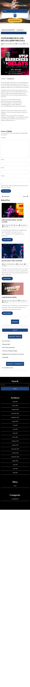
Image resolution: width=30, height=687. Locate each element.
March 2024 (15, 437)
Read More (8, 240)
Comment (3, 137)
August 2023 (15, 460)
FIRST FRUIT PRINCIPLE (8, 347)
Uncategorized (20, 30)
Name (3, 159)
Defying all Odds (6, 344)
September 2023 (15, 456)
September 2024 (15, 417)
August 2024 (15, 421)
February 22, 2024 (8, 300)
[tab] (15, 15)
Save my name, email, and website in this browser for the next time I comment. (14, 186)
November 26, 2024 (8, 225)
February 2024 (15, 441)
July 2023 (15, 464)
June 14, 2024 (7, 264)
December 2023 (15, 449)
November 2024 (15, 413)
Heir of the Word (6, 341)
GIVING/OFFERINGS (16, 20)
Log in (15, 485)
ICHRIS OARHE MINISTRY (15, 6)
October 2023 (15, 452)
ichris (13, 43)
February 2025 (15, 409)
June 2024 (15, 429)
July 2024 (15, 425)
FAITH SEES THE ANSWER (12, 261)
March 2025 (15, 405)
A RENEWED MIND (9, 297)
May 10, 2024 (6, 43)
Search (15, 322)
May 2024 (15, 433)
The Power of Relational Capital (9, 350)
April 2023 (15, 472)
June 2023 (15, 468)
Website (3, 175)
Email (2, 167)
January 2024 (15, 445)
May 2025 (15, 401)
